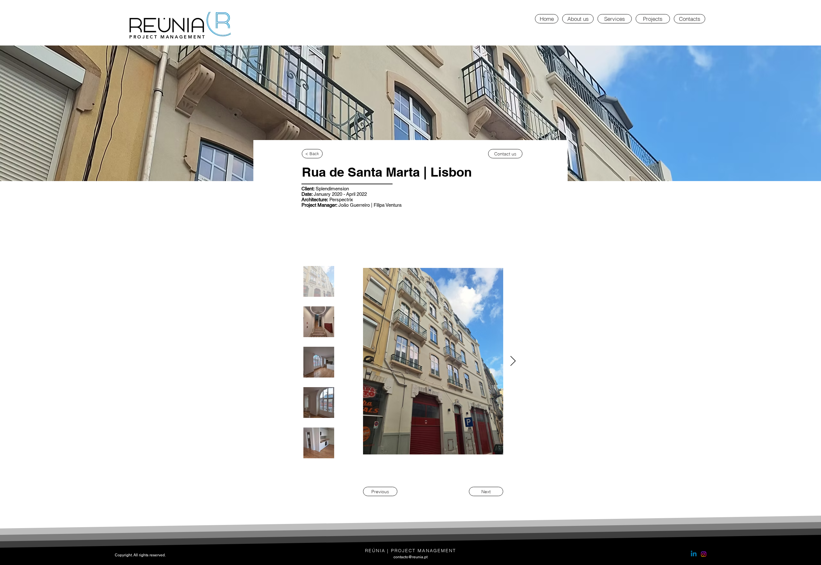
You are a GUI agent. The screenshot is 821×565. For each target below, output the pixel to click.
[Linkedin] (693, 554)
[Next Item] (513, 361)
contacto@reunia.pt (410, 557)
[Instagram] (703, 554)
